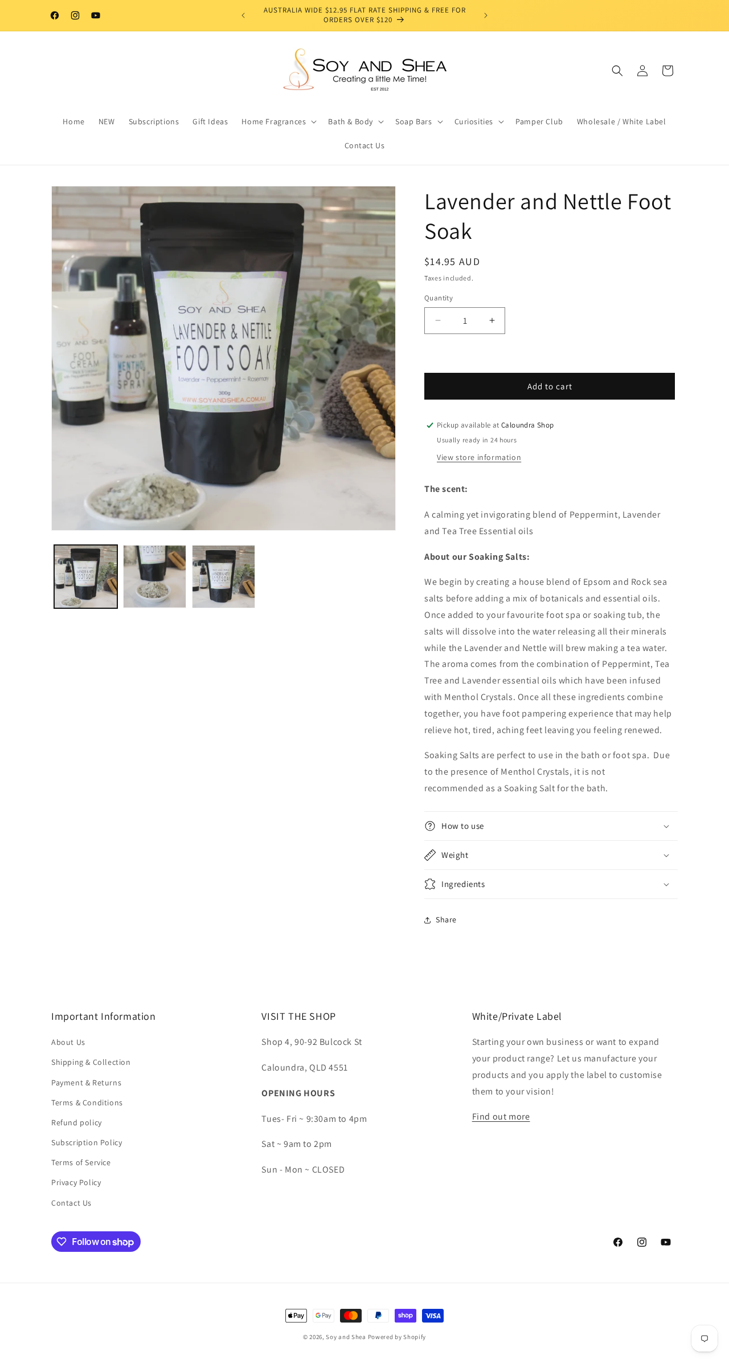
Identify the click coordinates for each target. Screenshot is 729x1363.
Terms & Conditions (87, 1102)
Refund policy (76, 1122)
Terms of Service (81, 1162)
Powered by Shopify (397, 1337)
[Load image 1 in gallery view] (85, 576)
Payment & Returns (86, 1082)
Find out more (501, 1116)
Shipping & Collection (91, 1062)
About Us (68, 1042)
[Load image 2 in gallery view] (154, 576)
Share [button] (446, 919)
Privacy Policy (76, 1182)
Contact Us (71, 1203)
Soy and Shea (346, 1337)
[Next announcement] (485, 15)
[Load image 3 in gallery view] (223, 576)
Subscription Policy (86, 1142)
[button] (278, 121)
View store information (479, 457)
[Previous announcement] (243, 15)
